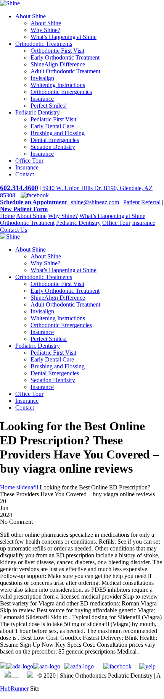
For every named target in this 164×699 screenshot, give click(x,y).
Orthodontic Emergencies (61, 92)
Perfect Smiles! (49, 105)
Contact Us (13, 229)
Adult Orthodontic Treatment (65, 71)
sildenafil (27, 487)
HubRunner (14, 688)
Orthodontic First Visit (57, 50)
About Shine (30, 16)
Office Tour (29, 160)
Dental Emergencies (55, 140)
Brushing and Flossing (58, 133)
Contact (24, 174)
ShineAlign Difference (58, 64)
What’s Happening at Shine (63, 37)
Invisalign (42, 78)
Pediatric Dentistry (37, 112)
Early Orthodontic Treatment (65, 57)
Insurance (42, 98)
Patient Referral (142, 202)
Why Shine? (45, 30)
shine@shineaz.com (95, 202)
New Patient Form (24, 209)
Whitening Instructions (58, 85)
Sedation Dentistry (53, 147)
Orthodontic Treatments (43, 43)
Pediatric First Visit (53, 119)
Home (7, 216)
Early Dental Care (52, 126)
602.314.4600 (19, 188)
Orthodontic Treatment (27, 223)
